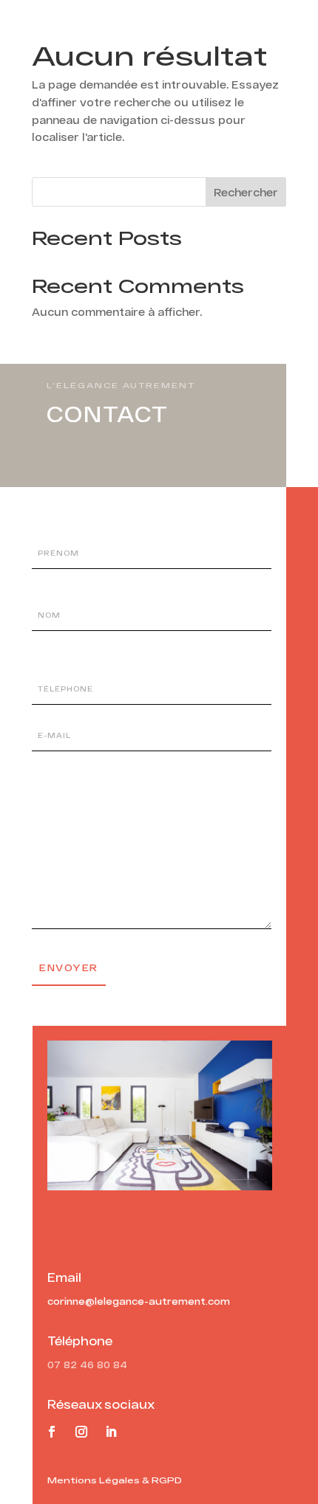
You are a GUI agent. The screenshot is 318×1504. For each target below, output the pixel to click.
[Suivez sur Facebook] (52, 1431)
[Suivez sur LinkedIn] (111, 1431)
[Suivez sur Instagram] (81, 1431)
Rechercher (246, 192)
